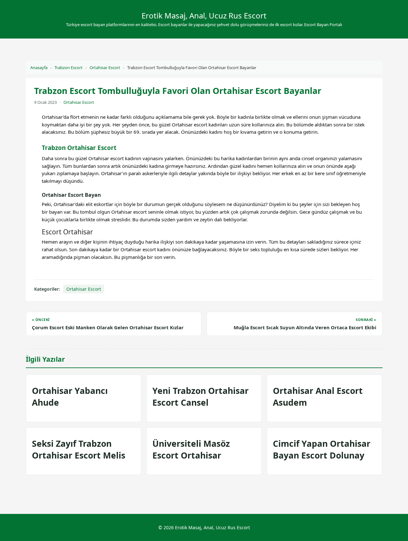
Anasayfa (38, 67)
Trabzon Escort (69, 67)
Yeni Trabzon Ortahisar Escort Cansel (200, 396)
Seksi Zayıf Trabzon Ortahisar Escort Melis (78, 449)
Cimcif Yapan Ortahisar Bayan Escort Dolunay (321, 449)
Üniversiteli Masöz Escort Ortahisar (191, 449)
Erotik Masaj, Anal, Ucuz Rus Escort (204, 15)
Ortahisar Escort (105, 67)
